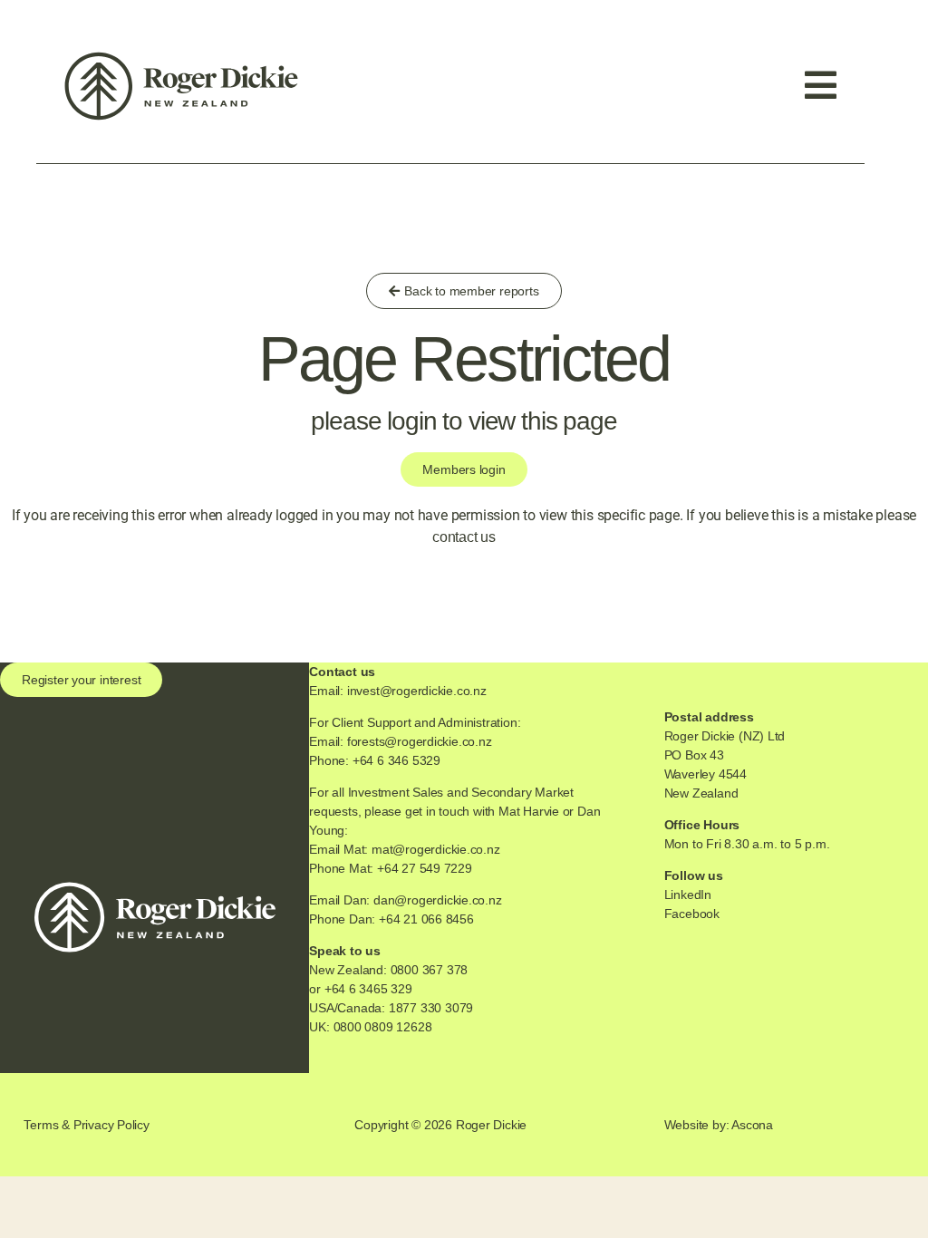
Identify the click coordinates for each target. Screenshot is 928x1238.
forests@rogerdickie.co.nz (419, 741)
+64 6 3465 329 (368, 989)
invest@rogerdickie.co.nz (417, 690)
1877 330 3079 (431, 1008)
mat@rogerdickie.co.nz (436, 849)
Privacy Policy (111, 1124)
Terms (41, 1124)
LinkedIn (687, 894)
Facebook (692, 913)
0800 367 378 (429, 969)
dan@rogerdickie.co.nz (437, 900)
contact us (464, 537)
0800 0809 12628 (383, 1027)
